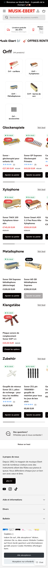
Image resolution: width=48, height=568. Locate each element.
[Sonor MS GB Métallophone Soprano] (33, 266)
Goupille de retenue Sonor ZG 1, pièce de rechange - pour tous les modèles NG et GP (12, 392)
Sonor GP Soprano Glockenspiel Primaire (33, 158)
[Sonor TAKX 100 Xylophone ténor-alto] (12, 204)
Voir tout (41, 127)
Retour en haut (24, 444)
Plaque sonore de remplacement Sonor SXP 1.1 (11, 336)
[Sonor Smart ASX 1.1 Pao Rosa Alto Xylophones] (33, 204)
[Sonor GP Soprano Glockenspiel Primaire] (33, 142)
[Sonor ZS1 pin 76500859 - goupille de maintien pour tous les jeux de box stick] (33, 373)
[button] (44, 11)
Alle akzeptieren (24, 555)
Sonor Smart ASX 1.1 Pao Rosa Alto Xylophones (32, 220)
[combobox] (24, 17)
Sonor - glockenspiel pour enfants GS (11, 158)
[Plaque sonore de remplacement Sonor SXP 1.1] (12, 319)
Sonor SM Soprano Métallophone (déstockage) (12, 282)
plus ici (9, 481)
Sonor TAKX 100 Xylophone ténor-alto (11, 220)
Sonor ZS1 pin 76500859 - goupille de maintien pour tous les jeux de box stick (33, 394)
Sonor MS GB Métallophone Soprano (30, 282)
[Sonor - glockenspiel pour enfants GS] (12, 142)
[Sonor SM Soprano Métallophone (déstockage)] (12, 266)
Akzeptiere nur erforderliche (24, 561)
